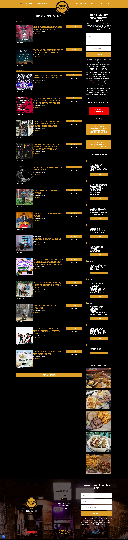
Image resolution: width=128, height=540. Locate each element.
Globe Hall (37, 34)
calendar (89, 76)
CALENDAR (30, 4)
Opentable (94, 81)
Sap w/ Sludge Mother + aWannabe (96, 249)
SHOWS (20, 4)
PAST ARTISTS (81, 4)
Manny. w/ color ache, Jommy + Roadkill (98, 267)
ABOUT (92, 4)
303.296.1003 (64, 509)
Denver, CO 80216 (64, 505)
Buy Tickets (73, 26)
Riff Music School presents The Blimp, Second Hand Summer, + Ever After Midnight (98, 190)
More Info (74, 30)
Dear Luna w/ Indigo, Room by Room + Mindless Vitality (98, 332)
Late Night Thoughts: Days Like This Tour (97, 231)
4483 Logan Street (64, 503)
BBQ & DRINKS (43, 4)
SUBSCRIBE (98, 54)
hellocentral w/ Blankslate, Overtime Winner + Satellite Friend (98, 212)
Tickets (99, 174)
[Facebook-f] (62, 499)
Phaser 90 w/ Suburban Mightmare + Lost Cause (98, 168)
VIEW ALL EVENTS (49, 375)
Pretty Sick (95, 349)
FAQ (108, 4)
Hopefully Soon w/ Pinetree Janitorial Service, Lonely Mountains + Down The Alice (97, 288)
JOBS (102, 4)
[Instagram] (65, 499)
